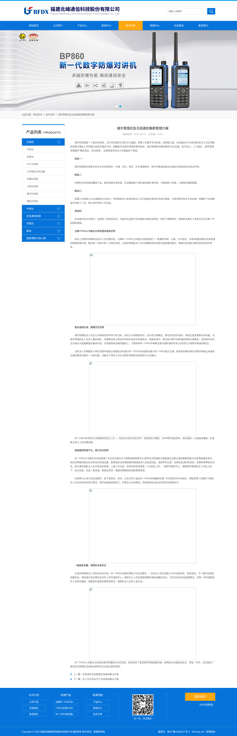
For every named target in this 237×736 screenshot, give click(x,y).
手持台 (30, 149)
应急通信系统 (33, 216)
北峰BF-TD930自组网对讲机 (66, 702)
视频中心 (155, 25)
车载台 (30, 223)
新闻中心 (106, 25)
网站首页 (34, 25)
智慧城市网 (99, 731)
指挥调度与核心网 (36, 238)
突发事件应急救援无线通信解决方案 (101, 674)
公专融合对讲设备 (36, 171)
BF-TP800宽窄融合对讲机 (66, 714)
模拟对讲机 (32, 201)
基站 (28, 230)
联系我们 (203, 25)
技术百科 (50, 114)
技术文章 (130, 25)
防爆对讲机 (32, 179)
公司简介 (58, 25)
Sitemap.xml (198, 731)
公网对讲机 (32, 186)
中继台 (30, 208)
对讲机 (30, 142)
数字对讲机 (32, 193)
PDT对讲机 (32, 164)
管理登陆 (210, 731)
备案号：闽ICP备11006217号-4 (174, 731)
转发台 (30, 156)
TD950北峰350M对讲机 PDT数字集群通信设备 (66, 708)
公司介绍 (33, 702)
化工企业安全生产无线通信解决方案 (101, 679)
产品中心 (82, 25)
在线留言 (179, 25)
